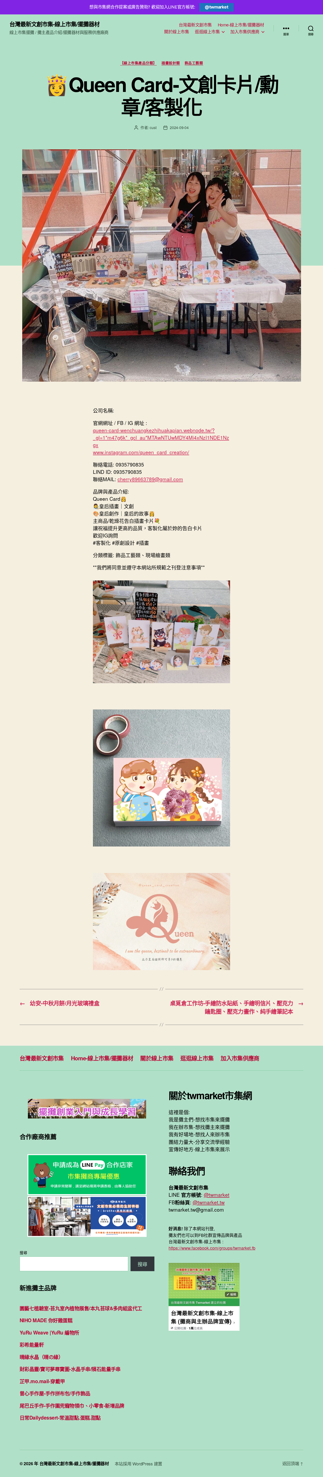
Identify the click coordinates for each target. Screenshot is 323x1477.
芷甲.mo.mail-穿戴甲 (42, 1381)
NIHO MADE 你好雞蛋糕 (46, 1320)
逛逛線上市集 (207, 31)
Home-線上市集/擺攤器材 (241, 24)
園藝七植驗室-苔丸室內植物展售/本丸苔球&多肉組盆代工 (81, 1308)
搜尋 (23, 1252)
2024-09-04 (179, 127)
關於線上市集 (176, 31)
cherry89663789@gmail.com (150, 479)
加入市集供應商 (244, 31)
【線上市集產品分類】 (138, 63)
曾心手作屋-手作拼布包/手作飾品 (55, 1393)
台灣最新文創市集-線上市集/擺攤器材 (54, 24)
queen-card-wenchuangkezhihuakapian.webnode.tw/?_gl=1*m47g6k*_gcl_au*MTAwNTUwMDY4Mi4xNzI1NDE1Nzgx (161, 437)
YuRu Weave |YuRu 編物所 (49, 1332)
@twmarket (216, 6)
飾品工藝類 (194, 63)
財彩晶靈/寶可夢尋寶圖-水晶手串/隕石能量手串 (70, 1368)
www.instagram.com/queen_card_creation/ (141, 452)
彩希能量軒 (32, 1344)
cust (153, 127)
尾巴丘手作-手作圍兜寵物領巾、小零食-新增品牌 (72, 1405)
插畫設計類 (171, 63)
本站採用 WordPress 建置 (138, 1463)
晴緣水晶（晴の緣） (41, 1356)
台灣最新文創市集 (195, 24)
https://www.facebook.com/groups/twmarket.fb (212, 1248)
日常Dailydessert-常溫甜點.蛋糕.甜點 (60, 1417)
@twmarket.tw (209, 1202)
